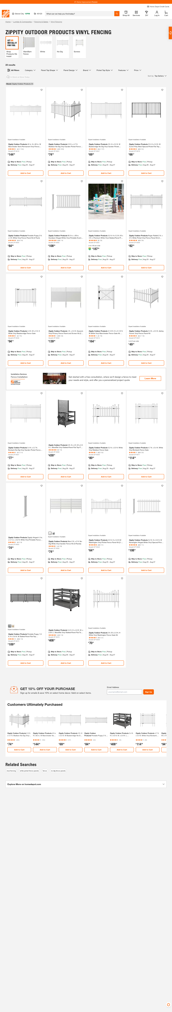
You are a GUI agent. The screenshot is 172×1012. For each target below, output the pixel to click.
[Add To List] (41, 90)
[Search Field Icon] (116, 13)
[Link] (25, 132)
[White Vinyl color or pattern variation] (50, 533)
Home (8, 22)
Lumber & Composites (22, 22)
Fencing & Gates (41, 22)
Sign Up (148, 692)
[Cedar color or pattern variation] (13, 626)
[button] (157, 76)
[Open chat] (170, 33)
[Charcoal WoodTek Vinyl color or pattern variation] (53, 533)
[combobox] (79, 13)
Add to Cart (25, 173)
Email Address (113, 687)
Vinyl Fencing (56, 22)
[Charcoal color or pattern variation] (9, 626)
